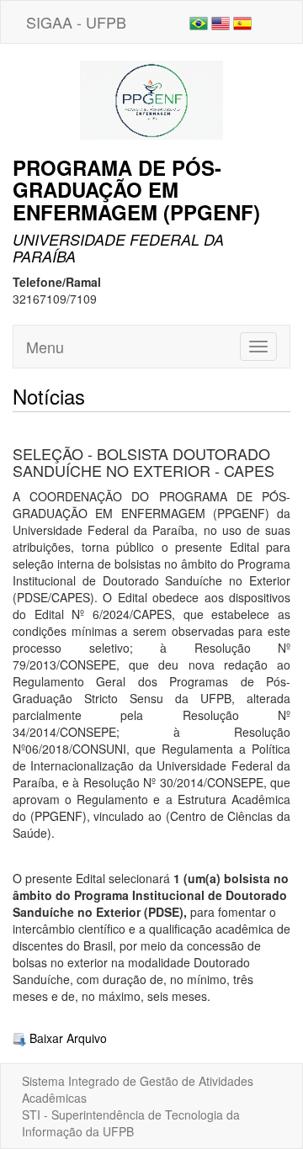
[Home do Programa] (151, 98)
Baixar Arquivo (66, 1038)
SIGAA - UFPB (76, 22)
